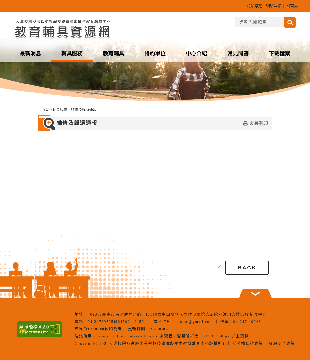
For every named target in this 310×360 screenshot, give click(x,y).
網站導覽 (254, 6)
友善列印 (259, 123)
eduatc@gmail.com (194, 322)
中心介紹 (196, 53)
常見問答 (238, 53)
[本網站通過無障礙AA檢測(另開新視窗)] (39, 329)
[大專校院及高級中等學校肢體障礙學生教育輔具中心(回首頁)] (62, 28)
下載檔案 (279, 53)
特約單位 (155, 53)
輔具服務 (72, 53)
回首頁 (292, 6)
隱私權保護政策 (247, 343)
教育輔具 (113, 53)
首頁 (45, 109)
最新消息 (30, 53)
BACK (247, 268)
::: (244, 6)
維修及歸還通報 (83, 109)
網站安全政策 (282, 343)
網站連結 (273, 6)
